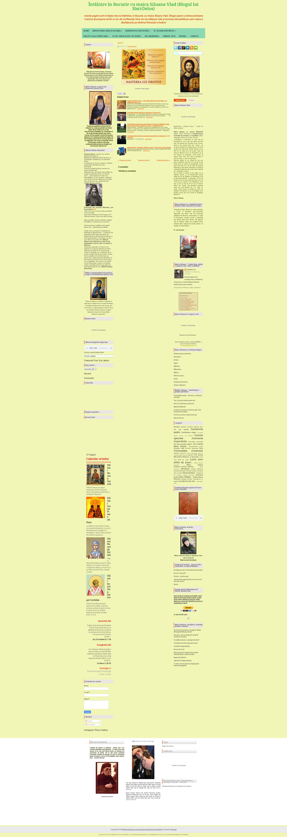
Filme (201, 448)
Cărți (179, 429)
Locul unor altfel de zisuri (127, 36)
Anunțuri (177, 427)
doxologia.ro (105, 668)
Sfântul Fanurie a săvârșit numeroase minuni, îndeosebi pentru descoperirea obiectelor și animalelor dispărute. (98, 490)
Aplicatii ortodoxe (187, 427)
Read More (140, 108)
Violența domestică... (181, 382)
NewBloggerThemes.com (158, 834)
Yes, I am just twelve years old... (185, 400)
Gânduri (176, 453)
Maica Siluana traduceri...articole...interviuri (188, 466)
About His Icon (179, 418)
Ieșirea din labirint (180, 657)
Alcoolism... (178, 357)
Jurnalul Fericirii (99, 758)
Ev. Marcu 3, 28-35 (104, 663)
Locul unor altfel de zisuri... (188, 461)
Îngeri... (176, 363)
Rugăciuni (200, 473)
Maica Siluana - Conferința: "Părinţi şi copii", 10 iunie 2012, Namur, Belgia (149, 147)
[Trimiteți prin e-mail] (118, 93)
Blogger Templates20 (181, 834)
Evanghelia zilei (104, 644)
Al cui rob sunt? (179, 649)
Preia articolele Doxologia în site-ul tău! (99, 673)
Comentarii (91, 724)
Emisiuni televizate (191, 448)
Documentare (193, 446)
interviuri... (191, 455)
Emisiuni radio (179, 448)
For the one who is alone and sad (185, 415)
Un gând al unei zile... (187, 481)
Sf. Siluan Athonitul (165, 31)
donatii (201, 446)
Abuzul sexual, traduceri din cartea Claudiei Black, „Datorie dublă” (186, 653)
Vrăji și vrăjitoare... (180, 385)
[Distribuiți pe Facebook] (124, 93)
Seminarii (191, 475)
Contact (194, 36)
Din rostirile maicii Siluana (107, 31)
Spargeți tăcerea (186, 479)
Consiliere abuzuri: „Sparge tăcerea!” (187, 640)
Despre (183, 36)
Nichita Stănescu (197, 469)
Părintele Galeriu (191, 471)
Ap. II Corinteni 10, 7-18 (102, 639)
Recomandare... (189, 473)
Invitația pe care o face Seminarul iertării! (188, 570)
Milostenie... (178, 369)
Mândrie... (177, 366)
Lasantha (126, 834)
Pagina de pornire (143, 160)
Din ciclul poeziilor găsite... (183, 444)
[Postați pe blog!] (120, 93)
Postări (89, 721)
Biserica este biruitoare (188, 560)
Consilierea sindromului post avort (186, 643)
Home (86, 31)
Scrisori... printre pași (181, 576)
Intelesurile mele (185, 453)
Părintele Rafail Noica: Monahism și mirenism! (176, 786)
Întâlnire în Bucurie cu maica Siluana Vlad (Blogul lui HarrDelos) (143, 6)
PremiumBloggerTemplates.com (139, 834)
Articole (196, 427)
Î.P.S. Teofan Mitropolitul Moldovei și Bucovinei (188, 456)
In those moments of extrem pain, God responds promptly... (187, 411)
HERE (198, 342)
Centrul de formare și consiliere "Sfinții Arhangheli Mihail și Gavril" (187, 631)
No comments (132, 46)
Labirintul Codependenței (182, 660)
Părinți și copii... (179, 376)
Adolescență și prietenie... (183, 354)
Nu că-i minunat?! (180, 573)
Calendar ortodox (97, 459)
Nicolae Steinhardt (180, 471)
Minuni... (176, 372)
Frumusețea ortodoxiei (137, 31)
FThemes (108, 834)
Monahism (185, 469)
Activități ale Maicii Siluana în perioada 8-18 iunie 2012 (143, 112)
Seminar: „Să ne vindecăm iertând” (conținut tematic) (186, 636)
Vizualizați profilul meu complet (187, 287)
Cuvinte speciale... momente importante (188, 438)
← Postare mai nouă (124, 160)
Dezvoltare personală (195, 442)
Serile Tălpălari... (185, 477)
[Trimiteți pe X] (122, 93)
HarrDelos (191, 269)
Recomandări (152, 36)
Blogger (174, 829)
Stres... (176, 379)
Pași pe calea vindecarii (96, 36)
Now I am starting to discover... (184, 403)
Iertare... (176, 360)
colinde (186, 429)
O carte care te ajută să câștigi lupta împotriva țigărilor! (186, 664)
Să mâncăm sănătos (181, 475)
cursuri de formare (186, 435)
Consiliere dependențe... (182, 646)
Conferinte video (188, 432)
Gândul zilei (169, 36)
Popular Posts (180, 100)
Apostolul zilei (104, 620)
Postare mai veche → (163, 160)
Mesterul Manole (180, 407)
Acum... (176, 584)
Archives (191, 100)
